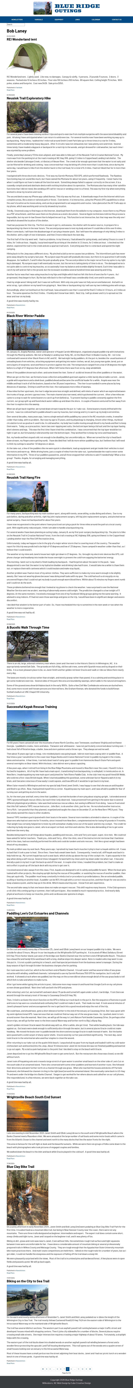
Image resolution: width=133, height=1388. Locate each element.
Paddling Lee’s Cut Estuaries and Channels (38, 913)
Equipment (59, 19)
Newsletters (17, 19)
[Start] (43, 1369)
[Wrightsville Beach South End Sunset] (66, 1116)
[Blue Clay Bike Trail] (66, 1197)
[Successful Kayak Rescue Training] (66, 725)
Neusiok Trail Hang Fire (23, 477)
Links (77, 19)
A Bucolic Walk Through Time (28, 627)
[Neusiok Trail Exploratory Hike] (66, 117)
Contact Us (116, 19)
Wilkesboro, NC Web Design (55, 1383)
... (53, 1369)
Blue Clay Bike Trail (20, 1166)
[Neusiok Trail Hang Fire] (66, 496)
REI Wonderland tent (22, 39)
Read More (10, 90)
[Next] (86, 1369)
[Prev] (46, 1369)
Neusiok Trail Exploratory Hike (29, 98)
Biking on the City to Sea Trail (28, 1281)
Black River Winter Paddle (26, 316)
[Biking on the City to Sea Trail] (66, 1300)
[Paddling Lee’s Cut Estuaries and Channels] (66, 932)
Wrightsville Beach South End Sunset (34, 1097)
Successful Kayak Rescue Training (32, 707)
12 (82, 1369)
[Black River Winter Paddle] (66, 334)
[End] (90, 1369)
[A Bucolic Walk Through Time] (66, 646)
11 (78, 1369)
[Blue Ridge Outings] (66, 8)
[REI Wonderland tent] (66, 59)
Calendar (96, 19)
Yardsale (39, 19)
